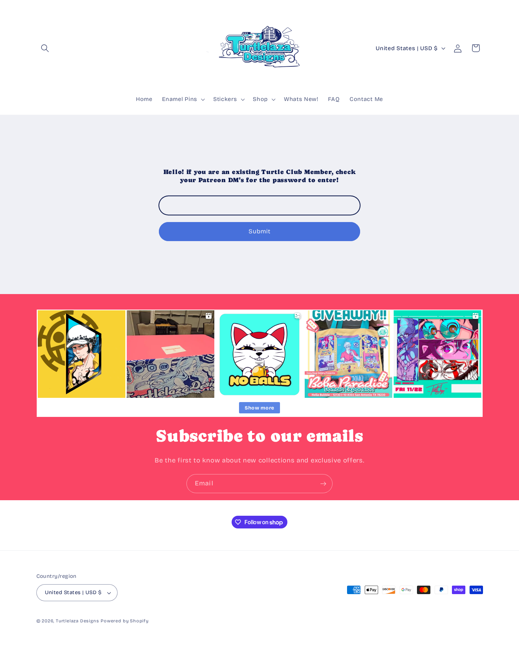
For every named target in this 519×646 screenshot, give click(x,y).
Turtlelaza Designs (77, 620)
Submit (260, 231)
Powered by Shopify (125, 620)
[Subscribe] (323, 483)
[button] (45, 48)
